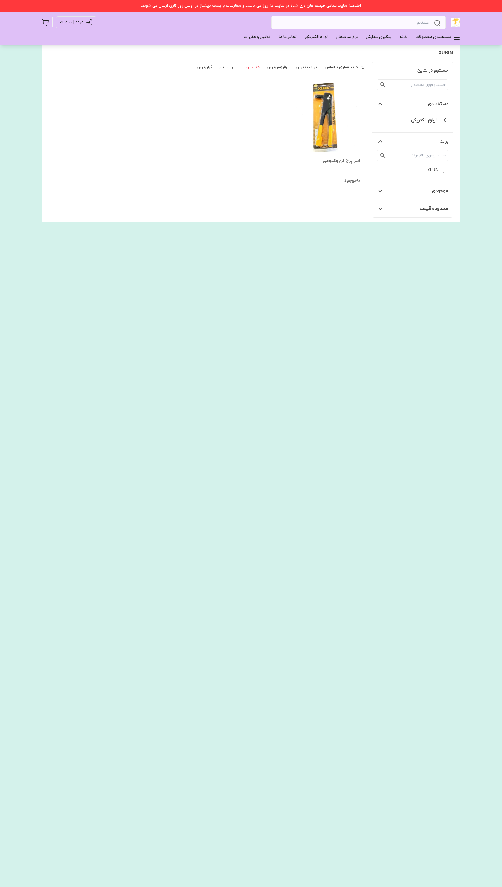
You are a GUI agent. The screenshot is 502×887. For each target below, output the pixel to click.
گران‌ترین (204, 67)
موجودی (440, 191)
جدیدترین (251, 67)
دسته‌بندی (438, 104)
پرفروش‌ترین (278, 67)
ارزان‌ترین (227, 67)
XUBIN (432, 170)
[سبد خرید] (45, 22)
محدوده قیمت (434, 209)
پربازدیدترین (306, 67)
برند (444, 141)
